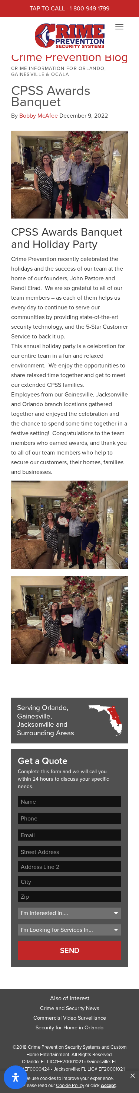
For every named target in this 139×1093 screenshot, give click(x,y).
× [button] (133, 1076)
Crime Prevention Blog (69, 57)
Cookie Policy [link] (70, 1085)
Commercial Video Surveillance (69, 1018)
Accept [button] (108, 1085)
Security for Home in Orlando (69, 1027)
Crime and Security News (69, 1008)
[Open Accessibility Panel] (15, 1077)
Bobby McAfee (38, 115)
